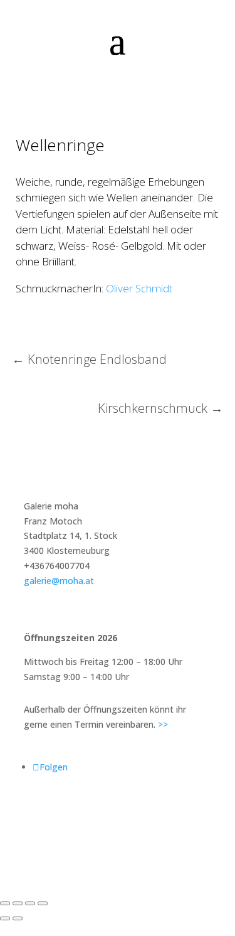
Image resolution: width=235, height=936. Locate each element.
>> (163, 724)
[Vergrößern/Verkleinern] (5, 903)
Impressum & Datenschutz (117, 816)
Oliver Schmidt (139, 288)
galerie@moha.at (59, 581)
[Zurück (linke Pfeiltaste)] (5, 918)
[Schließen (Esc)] (43, 903)
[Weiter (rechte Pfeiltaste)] (18, 918)
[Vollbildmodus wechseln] (18, 903)
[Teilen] (30, 903)
